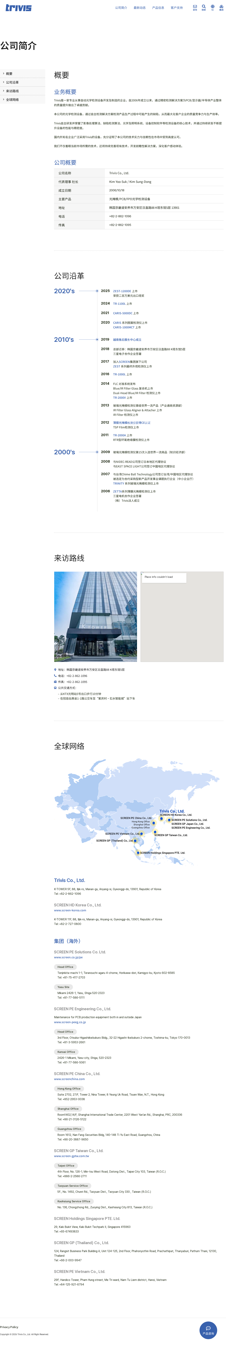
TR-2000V (119, 397)
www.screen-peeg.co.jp (70, 1022)
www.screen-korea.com (70, 910)
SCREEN (124, 361)
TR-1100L (119, 303)
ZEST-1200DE (122, 291)
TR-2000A (119, 435)
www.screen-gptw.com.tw (71, 1156)
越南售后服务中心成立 (127, 339)
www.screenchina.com (69, 1079)
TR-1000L (119, 374)
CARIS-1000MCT (124, 327)
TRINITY (118, 483)
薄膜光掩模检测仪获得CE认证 (132, 422)
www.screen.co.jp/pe (68, 957)
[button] (65, 967)
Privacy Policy (9, 1327)
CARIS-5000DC (122, 313)
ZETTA (117, 491)
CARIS (117, 322)
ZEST (116, 366)
